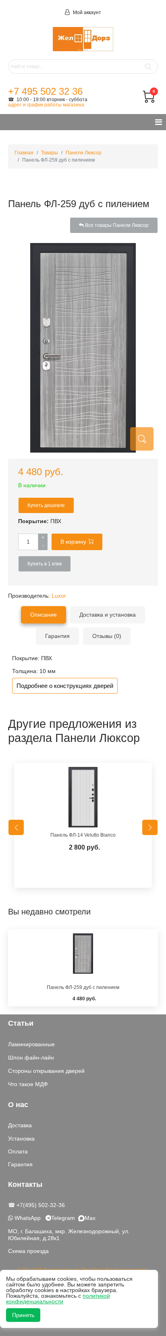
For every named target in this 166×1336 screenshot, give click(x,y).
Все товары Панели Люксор (116, 225)
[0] (149, 101)
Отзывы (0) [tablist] (106, 636)
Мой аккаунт (86, 12)
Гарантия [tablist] (57, 636)
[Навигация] (158, 122)
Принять (23, 1315)
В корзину (73, 541)
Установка (21, 1138)
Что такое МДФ (28, 1084)
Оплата (18, 1151)
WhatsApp (27, 1218)
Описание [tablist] (43, 614)
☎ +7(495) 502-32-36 (36, 1205)
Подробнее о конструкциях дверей (65, 685)
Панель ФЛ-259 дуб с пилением (83, 987)
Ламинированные (31, 1044)
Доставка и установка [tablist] (107, 614)
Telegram (64, 1218)
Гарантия (20, 1164)
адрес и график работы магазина (46, 105)
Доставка (20, 1125)
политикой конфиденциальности (58, 1298)
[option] (83, 827)
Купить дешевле (46, 505)
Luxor (59, 595)
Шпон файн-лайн (31, 1057)
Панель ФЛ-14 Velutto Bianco (83, 835)
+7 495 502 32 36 (45, 91)
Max (90, 1218)
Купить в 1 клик (44, 564)
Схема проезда (28, 1251)
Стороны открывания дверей (46, 1071)
